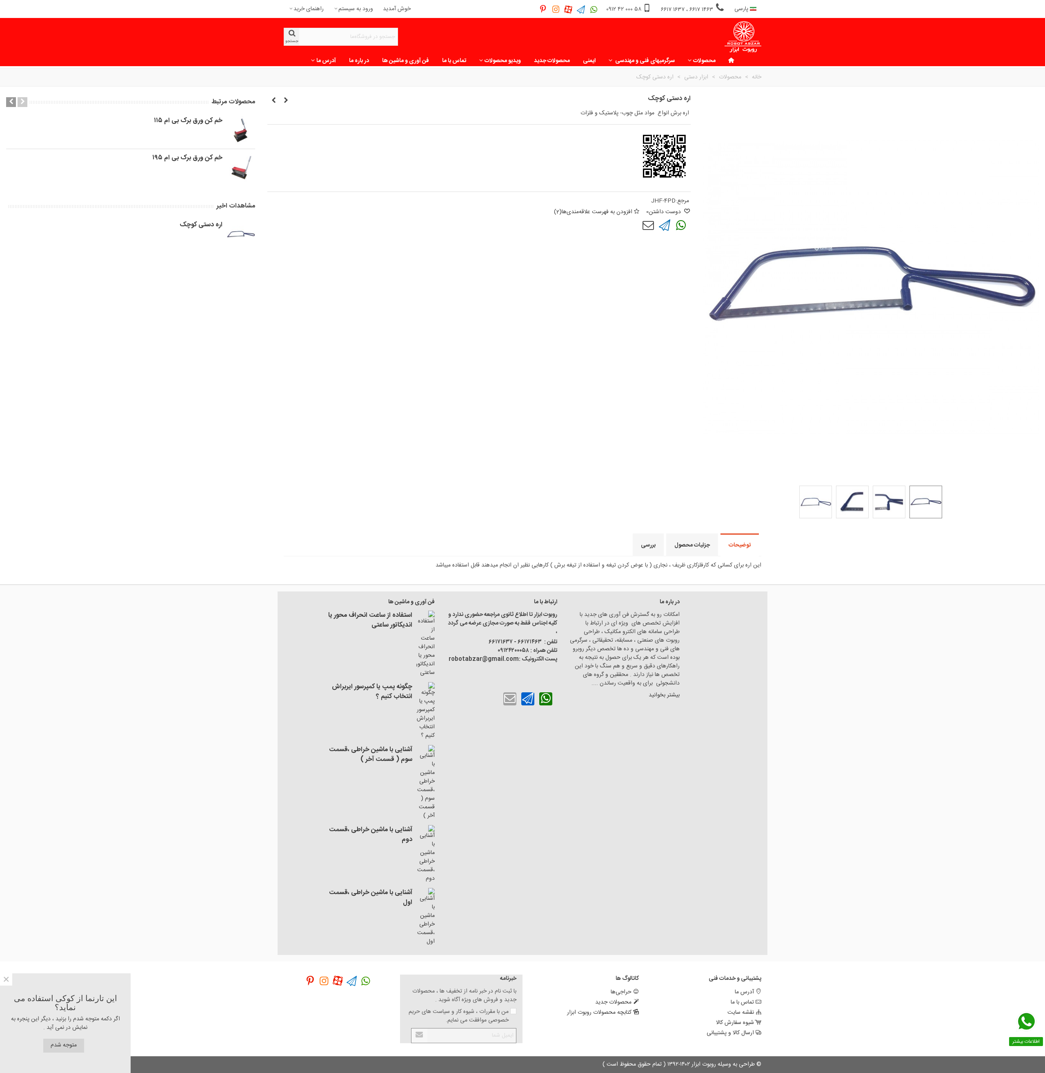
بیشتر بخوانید (663, 695)
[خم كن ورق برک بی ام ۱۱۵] (241, 130)
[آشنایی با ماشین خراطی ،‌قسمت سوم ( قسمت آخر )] (425, 782)
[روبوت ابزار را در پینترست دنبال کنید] (543, 9)
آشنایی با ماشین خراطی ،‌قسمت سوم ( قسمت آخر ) (370, 755)
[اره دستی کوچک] (286, 101)
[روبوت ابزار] (743, 37)
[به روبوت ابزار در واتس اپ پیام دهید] (594, 9)
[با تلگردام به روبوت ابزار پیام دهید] (664, 225)
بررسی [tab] (648, 545)
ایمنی (589, 61)
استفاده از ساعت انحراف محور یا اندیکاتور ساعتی (370, 620)
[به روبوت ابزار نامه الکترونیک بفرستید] (648, 225)
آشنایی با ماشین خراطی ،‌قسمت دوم (370, 835)
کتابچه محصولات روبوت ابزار (599, 1012)
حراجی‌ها (621, 992)
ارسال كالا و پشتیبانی (730, 1033)
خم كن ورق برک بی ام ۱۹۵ (187, 158)
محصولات (704, 61)
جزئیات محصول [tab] (692, 545)
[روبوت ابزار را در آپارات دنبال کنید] (568, 9)
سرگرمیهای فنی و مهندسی (644, 61)
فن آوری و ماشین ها (405, 61)
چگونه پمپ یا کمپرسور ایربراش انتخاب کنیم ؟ (372, 692)
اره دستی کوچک (201, 225)
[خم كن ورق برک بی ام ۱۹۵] (241, 167)
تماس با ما (454, 61)
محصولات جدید (552, 61)
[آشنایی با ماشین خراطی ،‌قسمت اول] (425, 917)
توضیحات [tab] (740, 545)
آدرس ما (326, 61)
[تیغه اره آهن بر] (273, 101)
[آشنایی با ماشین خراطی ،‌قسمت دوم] (425, 854)
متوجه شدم (64, 1045)
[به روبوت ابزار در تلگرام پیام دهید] (581, 9)
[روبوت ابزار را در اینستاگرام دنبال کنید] (556, 9)
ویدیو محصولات (503, 61)
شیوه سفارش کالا (735, 1023)
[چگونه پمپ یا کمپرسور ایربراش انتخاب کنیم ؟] (425, 711)
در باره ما (359, 61)
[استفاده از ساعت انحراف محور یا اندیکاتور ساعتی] (425, 644)
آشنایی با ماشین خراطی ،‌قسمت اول (370, 898)
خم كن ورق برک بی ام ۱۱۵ (188, 121)
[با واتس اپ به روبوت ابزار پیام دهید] (680, 225)
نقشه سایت (740, 1012)
